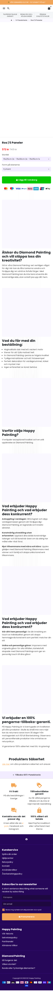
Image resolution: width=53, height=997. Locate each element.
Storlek (5, 154)
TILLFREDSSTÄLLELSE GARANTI (10, 15)
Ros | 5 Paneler (36, 20)
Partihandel (7, 941)
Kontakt (6, 866)
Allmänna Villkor (10, 945)
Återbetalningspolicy (12, 873)
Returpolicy (7, 862)
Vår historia (7, 933)
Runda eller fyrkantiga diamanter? (18, 968)
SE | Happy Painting (33, 978)
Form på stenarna (11, 164)
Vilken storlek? (9, 964)
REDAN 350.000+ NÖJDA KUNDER (26, 15)
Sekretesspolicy (9, 937)
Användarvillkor (9, 869)
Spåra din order (9, 854)
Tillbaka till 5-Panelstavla (27, 774)
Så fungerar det (9, 960)
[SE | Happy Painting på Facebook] (26, 839)
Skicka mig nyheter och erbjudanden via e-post (23, 910)
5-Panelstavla (21, 20)
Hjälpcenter (7, 858)
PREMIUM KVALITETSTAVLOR (42, 15)
